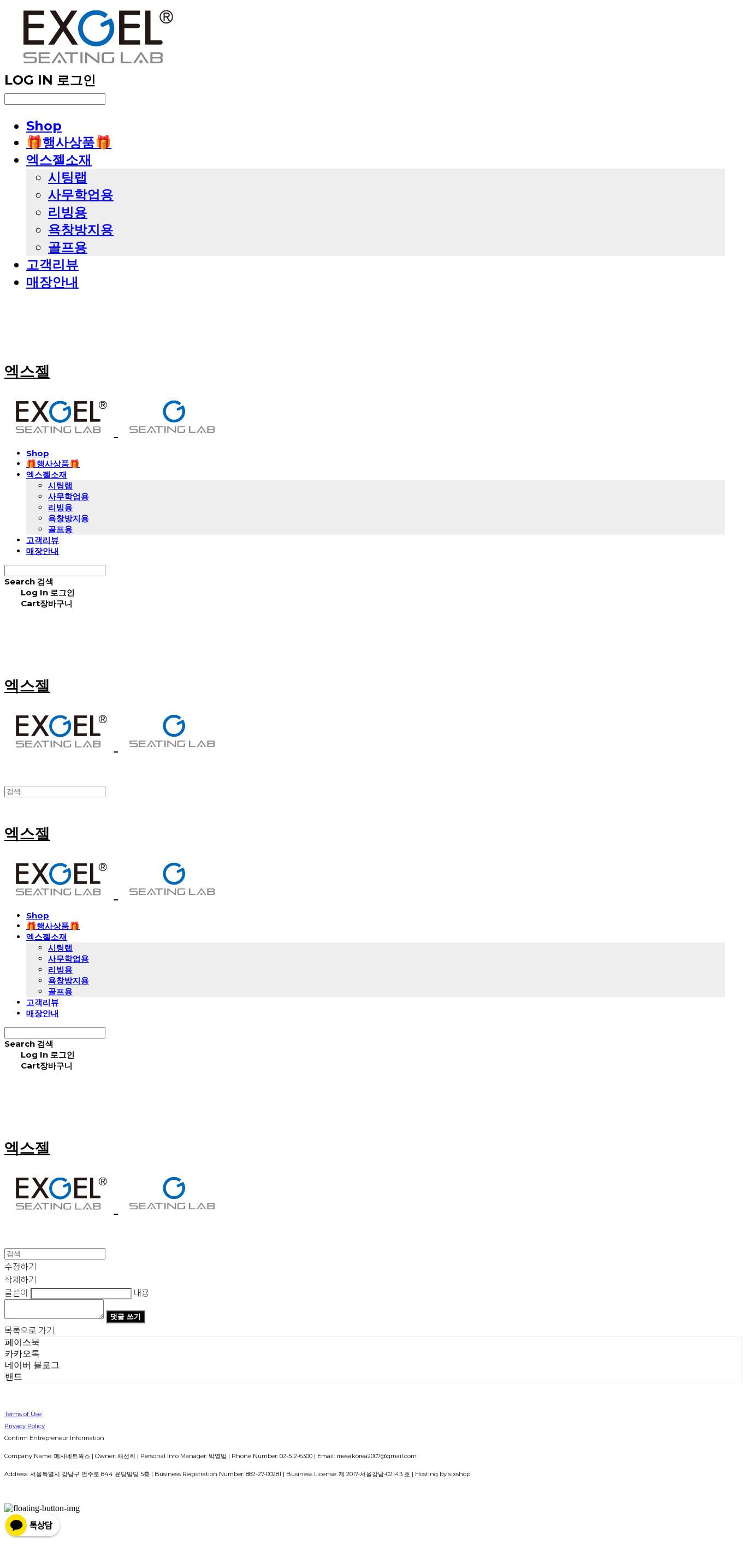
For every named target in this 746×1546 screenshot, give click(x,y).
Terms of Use (23, 1414)
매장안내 (52, 282)
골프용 (67, 247)
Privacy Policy (24, 1426)
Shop (44, 126)
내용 (141, 1292)
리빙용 (67, 212)
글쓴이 (16, 1292)
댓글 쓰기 (125, 1316)
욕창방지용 (81, 229)
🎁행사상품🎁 (68, 142)
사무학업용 (81, 194)
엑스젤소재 (59, 160)
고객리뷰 (52, 264)
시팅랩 (67, 177)
